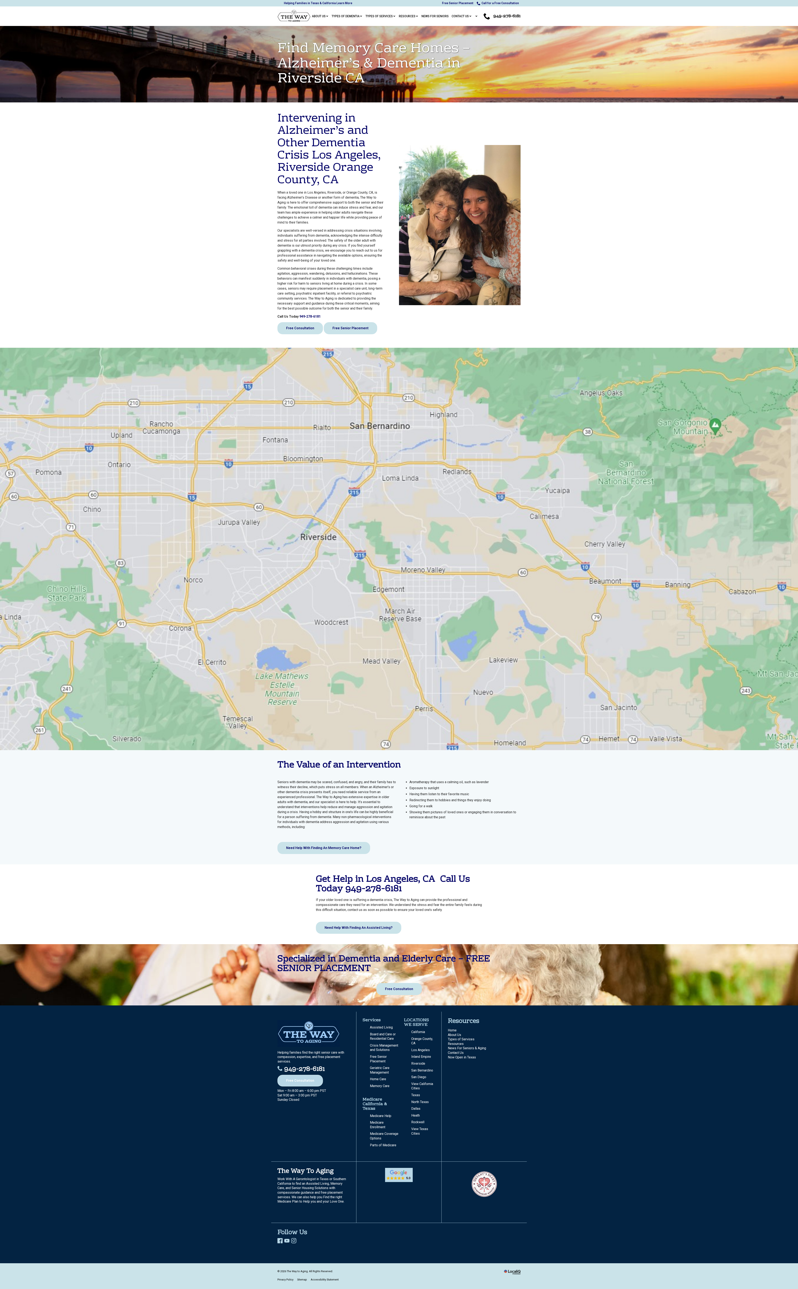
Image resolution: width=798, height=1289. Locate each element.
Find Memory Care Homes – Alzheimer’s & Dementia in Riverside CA (373, 64)
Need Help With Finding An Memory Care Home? (323, 848)
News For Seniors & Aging (467, 1048)
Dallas (415, 1109)
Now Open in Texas (462, 1057)
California (418, 1032)
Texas (415, 1095)
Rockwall (417, 1122)
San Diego (418, 1077)
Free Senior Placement (457, 3)
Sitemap (302, 1279)
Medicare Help (380, 1116)
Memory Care (379, 1086)
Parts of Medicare (383, 1145)
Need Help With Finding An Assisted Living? (359, 928)
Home (452, 1030)
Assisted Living (381, 1027)
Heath (415, 1115)
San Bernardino (422, 1070)
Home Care (378, 1079)
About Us (454, 1035)
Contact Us (456, 1053)
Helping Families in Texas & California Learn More (318, 3)
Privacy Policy (285, 1279)
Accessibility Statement (325, 1279)
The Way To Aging (305, 1171)
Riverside (418, 1063)
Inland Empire (421, 1057)
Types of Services (461, 1039)
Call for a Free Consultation (500, 3)
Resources (456, 1044)
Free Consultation (300, 328)
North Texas (420, 1102)
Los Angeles (420, 1050)
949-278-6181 (310, 316)
